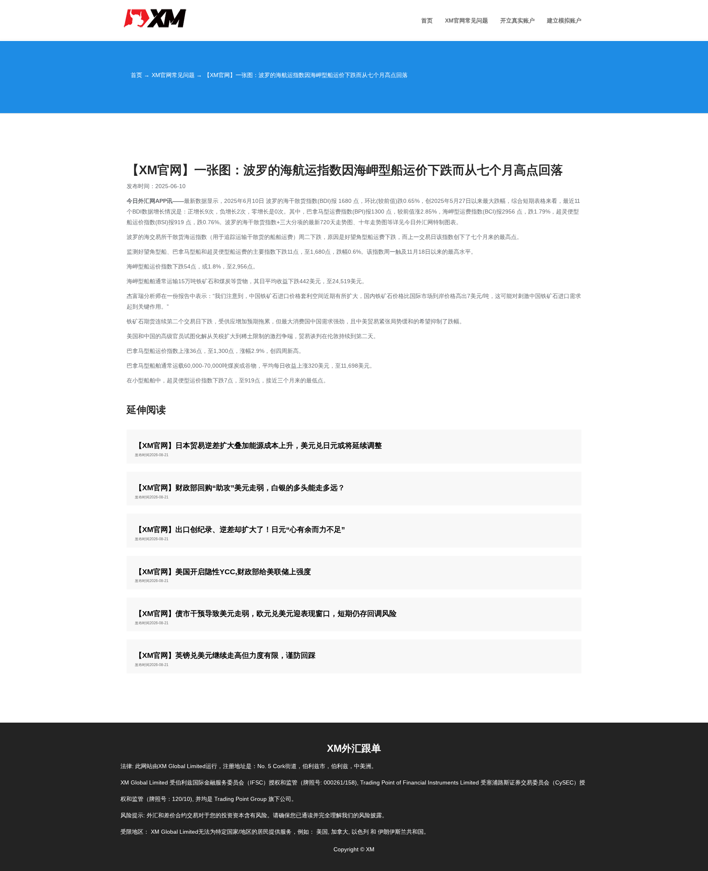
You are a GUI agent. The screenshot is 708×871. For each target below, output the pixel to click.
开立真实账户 (517, 20)
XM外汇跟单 (354, 748)
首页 (427, 20)
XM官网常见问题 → (177, 75)
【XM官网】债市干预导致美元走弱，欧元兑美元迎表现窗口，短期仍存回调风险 (266, 614)
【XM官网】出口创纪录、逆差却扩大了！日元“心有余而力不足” (240, 530)
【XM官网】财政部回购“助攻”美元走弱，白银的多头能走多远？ (240, 488)
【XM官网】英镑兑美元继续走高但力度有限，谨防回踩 (225, 656)
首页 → (140, 75)
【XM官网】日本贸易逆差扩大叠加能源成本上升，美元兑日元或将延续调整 (258, 446)
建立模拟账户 (564, 20)
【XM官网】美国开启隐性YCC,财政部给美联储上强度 (223, 572)
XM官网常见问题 (466, 20)
